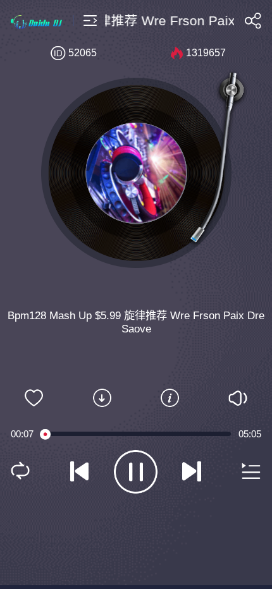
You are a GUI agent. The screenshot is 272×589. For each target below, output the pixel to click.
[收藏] (34, 398)
